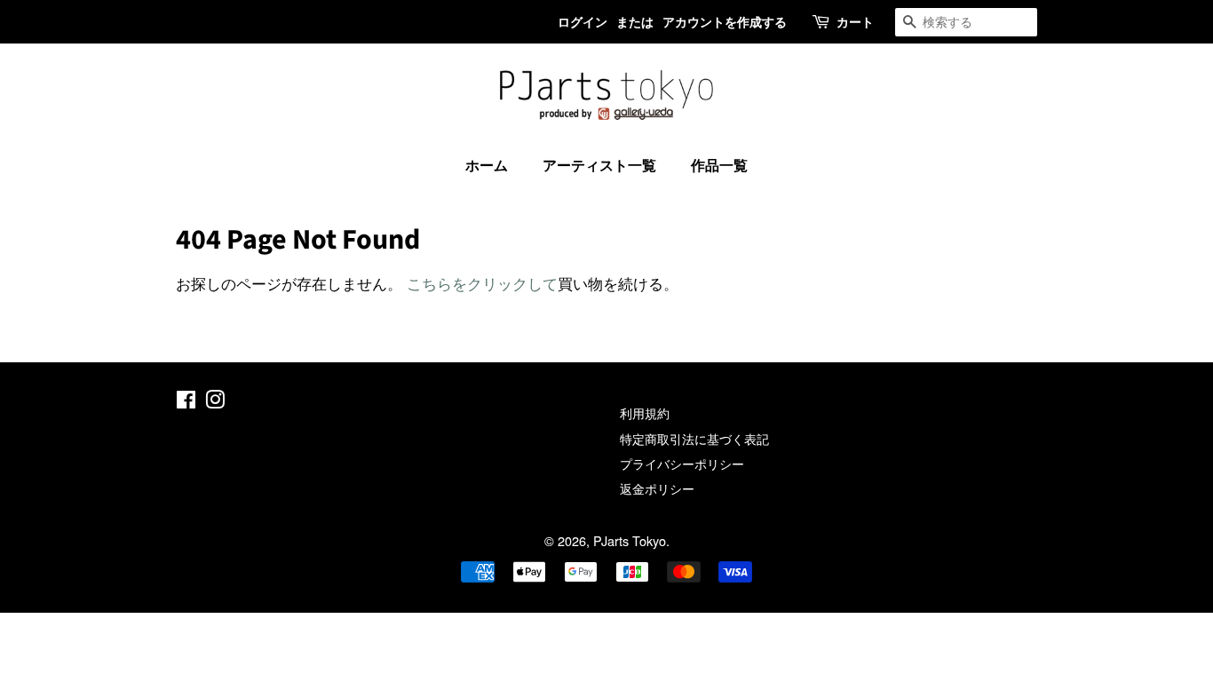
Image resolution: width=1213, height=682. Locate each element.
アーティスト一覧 (599, 165)
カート (855, 21)
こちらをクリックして (482, 283)
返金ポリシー (657, 488)
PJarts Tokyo (629, 540)
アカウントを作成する (724, 21)
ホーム (486, 165)
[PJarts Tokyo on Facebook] (186, 402)
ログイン (582, 21)
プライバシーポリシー (682, 463)
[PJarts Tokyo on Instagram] (215, 402)
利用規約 (645, 412)
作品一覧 (719, 165)
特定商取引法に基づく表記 (694, 438)
